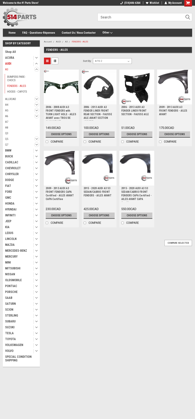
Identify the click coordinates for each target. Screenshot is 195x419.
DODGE (9, 180)
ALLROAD (10, 99)
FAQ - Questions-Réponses (38, 32)
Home (12, 32)
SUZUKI (9, 327)
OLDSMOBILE (13, 280)
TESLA (9, 333)
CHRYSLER (12, 174)
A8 (6, 127)
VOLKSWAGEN (14, 345)
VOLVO (9, 351)
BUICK (9, 156)
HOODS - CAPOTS (17, 91)
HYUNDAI (10, 209)
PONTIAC (11, 286)
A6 (6, 116)
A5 (6, 110)
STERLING (11, 315)
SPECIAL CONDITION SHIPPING (18, 358)
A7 (6, 122)
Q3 (6, 133)
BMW (8, 150)
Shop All (10, 52)
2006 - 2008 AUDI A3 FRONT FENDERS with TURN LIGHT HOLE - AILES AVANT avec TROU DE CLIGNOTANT (61, 113)
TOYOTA (10, 339)
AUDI (8, 63)
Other (106, 32)
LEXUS (9, 233)
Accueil (48, 41)
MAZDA (10, 245)
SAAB (8, 298)
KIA (7, 227)
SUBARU (10, 321)
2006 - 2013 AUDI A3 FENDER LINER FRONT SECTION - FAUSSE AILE (135, 111)
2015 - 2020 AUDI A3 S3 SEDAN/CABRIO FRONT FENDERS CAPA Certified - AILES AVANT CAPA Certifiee (136, 194)
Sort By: (87, 61)
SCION (9, 309)
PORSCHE (11, 292)
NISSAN (10, 274)
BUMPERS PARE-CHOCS (16, 78)
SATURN (10, 304)
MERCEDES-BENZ (16, 250)
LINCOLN (11, 239)
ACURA (9, 58)
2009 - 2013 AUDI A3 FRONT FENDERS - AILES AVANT (173, 111)
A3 (6, 69)
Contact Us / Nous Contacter (79, 32)
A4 (6, 104)
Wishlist (154, 2)
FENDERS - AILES (16, 86)
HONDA (9, 203)
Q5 (6, 139)
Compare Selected (178, 243)
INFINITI (10, 215)
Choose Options (61, 134)
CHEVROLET (13, 168)
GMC (8, 197)
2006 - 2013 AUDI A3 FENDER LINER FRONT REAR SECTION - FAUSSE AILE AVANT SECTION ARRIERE (98, 113)
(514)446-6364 (132, 2)
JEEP (8, 221)
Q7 (6, 144)
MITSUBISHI (12, 268)
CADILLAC (11, 162)
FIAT (8, 186)
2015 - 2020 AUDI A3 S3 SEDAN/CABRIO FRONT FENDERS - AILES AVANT (97, 192)
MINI (8, 262)
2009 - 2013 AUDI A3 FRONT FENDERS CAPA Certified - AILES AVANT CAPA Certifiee (60, 194)
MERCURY (11, 256)
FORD (8, 192)
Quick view (61, 101)
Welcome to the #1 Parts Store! (20, 2)
